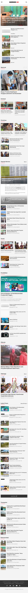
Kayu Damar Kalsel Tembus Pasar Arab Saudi (16, 219)
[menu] (1, 2)
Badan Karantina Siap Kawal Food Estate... (18, 58)
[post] (14, 16)
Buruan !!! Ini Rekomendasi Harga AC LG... (17, 29)
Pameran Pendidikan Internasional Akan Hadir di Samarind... (17, 258)
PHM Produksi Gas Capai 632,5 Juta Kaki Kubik (16, 212)
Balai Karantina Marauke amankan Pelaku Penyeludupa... (16, 525)
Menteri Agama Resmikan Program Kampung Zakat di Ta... (15, 231)
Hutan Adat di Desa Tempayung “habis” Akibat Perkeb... (16, 566)
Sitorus (3, 23)
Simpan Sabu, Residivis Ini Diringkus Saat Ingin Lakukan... (7, 111)
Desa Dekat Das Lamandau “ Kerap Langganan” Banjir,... (14, 554)
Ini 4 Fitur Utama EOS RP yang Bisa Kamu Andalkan (18, 334)
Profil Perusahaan (7, 582)
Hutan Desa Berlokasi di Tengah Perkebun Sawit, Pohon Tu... (18, 444)
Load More (13, 496)
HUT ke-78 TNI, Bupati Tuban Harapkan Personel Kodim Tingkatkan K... (12, 367)
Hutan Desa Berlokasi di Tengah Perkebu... (17, 51)
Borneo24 (2, 113)
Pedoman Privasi (19, 583)
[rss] (19, 585)
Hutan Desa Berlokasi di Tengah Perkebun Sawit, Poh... (16, 560)
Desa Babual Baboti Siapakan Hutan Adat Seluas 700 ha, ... (18, 422)
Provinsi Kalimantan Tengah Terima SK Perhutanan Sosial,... (21, 251)
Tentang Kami (15, 582)
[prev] (2, 16)
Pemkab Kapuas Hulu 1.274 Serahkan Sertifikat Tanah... (15, 206)
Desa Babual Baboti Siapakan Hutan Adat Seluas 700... (16, 542)
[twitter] (10, 585)
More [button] (25, 161)
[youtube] (16, 585)
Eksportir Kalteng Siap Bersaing (7, 250)
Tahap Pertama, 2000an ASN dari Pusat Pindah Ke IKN (12, 92)
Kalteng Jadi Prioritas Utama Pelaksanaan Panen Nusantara (16, 154)
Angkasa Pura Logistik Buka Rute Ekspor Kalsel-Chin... (16, 506)
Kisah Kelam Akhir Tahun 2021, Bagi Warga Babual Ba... (16, 548)
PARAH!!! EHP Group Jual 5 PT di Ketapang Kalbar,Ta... (11, 179)
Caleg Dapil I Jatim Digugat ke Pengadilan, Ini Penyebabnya (21, 133)
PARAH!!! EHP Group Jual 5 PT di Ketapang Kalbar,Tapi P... (18, 473)
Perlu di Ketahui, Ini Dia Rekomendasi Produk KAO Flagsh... (12, 294)
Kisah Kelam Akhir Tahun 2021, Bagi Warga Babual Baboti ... (18, 430)
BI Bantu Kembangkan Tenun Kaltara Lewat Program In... (17, 225)
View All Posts (23, 403)
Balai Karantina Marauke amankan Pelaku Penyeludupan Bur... (16, 139)
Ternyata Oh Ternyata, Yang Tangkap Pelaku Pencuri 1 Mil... (7, 133)
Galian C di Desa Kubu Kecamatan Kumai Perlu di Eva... (16, 512)
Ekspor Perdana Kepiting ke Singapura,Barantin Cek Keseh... (16, 466)
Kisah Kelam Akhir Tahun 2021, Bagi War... (17, 36)
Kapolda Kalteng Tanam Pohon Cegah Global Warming (17, 146)
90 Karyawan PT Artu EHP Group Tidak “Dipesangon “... (13, 200)
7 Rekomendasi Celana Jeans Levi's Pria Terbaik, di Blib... (17, 312)
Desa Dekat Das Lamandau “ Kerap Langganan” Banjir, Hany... (16, 437)
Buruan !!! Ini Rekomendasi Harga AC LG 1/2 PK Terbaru (17, 305)
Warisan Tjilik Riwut (13, 319)
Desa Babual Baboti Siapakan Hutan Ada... (18, 43)
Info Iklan (22, 582)
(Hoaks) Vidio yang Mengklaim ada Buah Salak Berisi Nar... (18, 487)
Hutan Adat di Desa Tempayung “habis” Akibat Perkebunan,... (17, 451)
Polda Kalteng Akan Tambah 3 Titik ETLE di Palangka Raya (17, 265)
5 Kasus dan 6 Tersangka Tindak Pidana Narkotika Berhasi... (20, 112)
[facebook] (7, 585)
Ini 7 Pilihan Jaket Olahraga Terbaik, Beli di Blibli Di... (18, 327)
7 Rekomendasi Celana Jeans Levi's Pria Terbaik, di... (16, 519)
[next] (25, 16)
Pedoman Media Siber (9, 583)
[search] (26, 2)
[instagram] (13, 585)
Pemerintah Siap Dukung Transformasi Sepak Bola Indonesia (12, 395)
